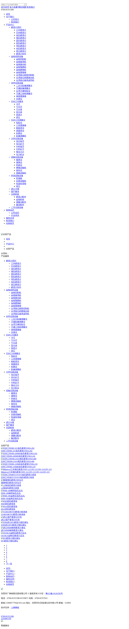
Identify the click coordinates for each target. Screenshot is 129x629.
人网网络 (15, 607)
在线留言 (10, 223)
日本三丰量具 (12, 335)
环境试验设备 (12, 409)
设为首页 (5, 7)
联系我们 (31, 7)
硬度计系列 (11, 261)
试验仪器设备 (12, 390)
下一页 (9, 564)
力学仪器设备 (12, 372)
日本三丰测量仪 (13, 353)
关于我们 (10, 17)
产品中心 (10, 25)
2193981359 (6, 619)
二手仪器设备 (12, 441)
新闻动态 (10, 210)
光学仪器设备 (12, 316)
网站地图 (22, 7)
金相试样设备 (12, 290)
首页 (8, 14)
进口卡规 (10, 422)
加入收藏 (14, 7)
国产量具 (10, 425)
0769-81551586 (7, 616)
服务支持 (10, 218)
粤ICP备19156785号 (54, 593)
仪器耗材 (10, 428)
